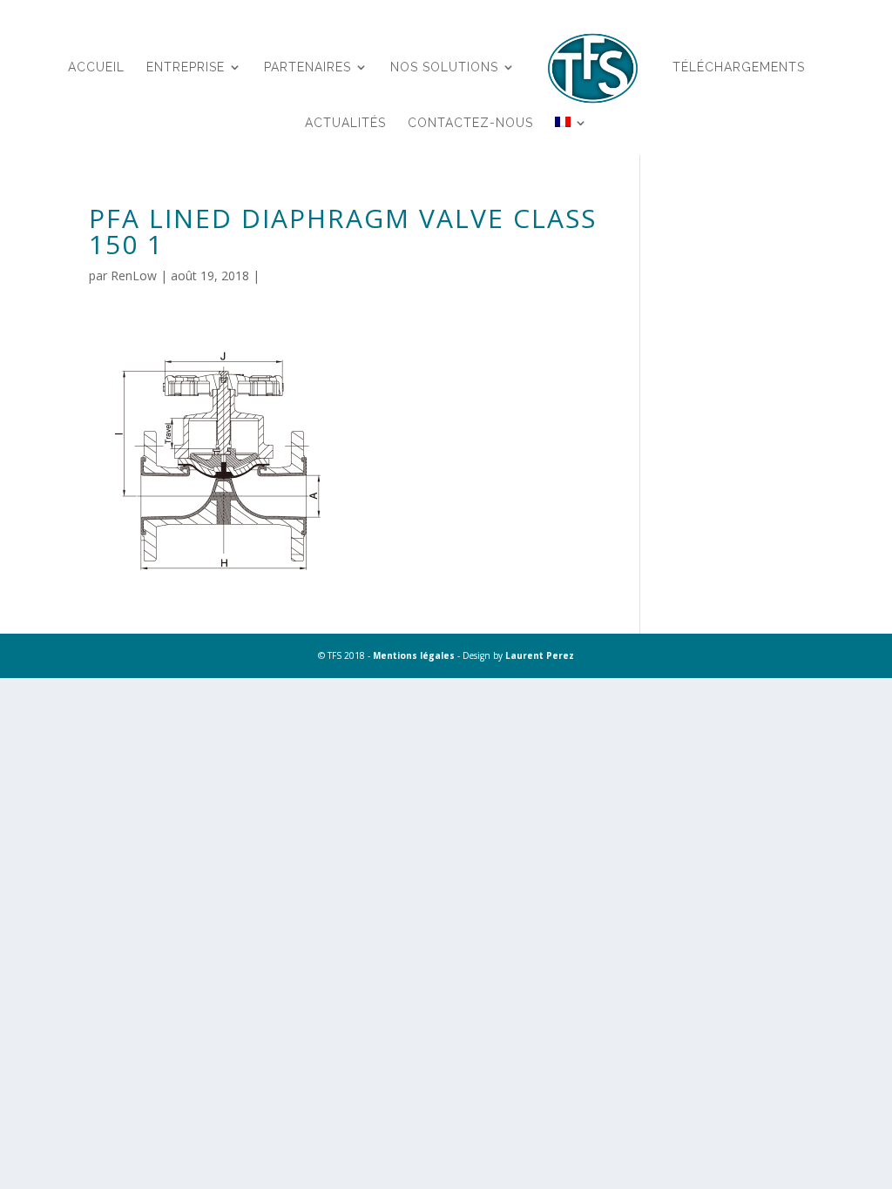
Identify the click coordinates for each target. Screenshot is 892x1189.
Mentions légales (414, 655)
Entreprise (185, 67)
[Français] (571, 144)
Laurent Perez (539, 655)
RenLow (134, 275)
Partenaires (307, 67)
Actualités (345, 123)
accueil (96, 67)
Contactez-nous (470, 123)
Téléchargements (738, 67)
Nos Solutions (444, 67)
